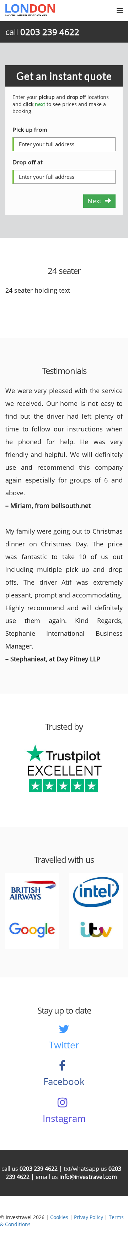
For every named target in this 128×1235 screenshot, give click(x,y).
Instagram (64, 1118)
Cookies (59, 1217)
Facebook (64, 1081)
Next (96, 201)
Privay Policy (88, 1217)
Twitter (64, 1044)
